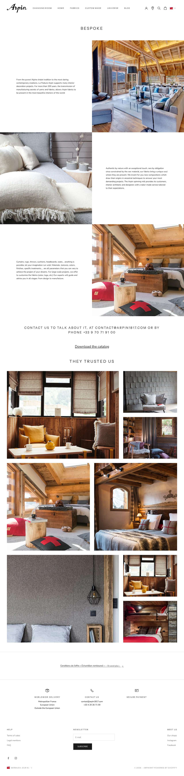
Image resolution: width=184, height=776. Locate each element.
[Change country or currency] (173, 8)
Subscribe (82, 746)
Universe (113, 8)
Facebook (171, 745)
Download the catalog (92, 346)
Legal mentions (14, 740)
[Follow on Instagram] (15, 758)
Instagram (171, 740)
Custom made (93, 8)
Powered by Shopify (165, 768)
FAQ (9, 745)
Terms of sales (13, 735)
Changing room (42, 8)
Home (61, 8)
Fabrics (74, 8)
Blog (127, 8)
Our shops (172, 735)
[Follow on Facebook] (8, 758)
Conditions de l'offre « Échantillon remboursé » (90, 665)
